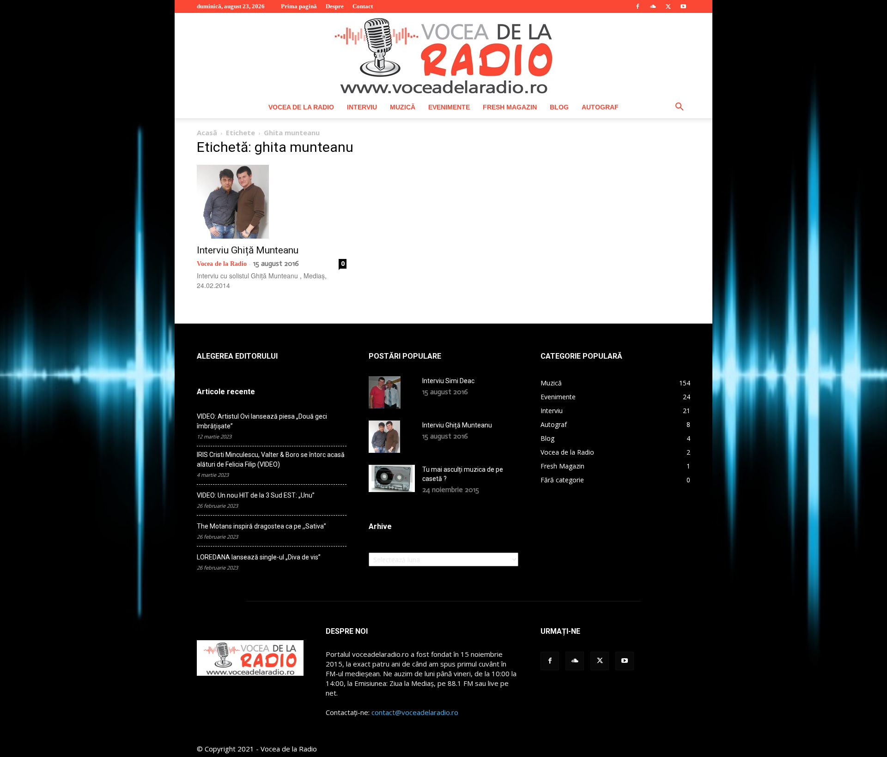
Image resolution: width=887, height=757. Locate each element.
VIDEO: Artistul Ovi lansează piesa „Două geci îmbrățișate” (262, 421)
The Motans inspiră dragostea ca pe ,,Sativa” (261, 526)
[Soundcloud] (653, 6)
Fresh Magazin (510, 107)
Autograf (600, 107)
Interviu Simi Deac (448, 381)
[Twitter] (668, 6)
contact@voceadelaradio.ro (414, 712)
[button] (679, 107)
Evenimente (449, 107)
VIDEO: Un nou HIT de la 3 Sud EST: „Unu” (256, 495)
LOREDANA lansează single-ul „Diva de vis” (259, 557)
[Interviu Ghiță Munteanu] (271, 202)
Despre (335, 6)
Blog (559, 107)
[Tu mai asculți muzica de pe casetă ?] (392, 478)
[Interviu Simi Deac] (385, 392)
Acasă (207, 132)
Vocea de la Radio (301, 107)
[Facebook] (637, 6)
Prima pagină (299, 6)
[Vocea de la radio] (443, 54)
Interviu (362, 107)
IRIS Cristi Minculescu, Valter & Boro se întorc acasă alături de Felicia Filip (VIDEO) (271, 459)
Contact (362, 6)
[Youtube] (683, 6)
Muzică (402, 107)
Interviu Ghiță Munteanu (247, 250)
